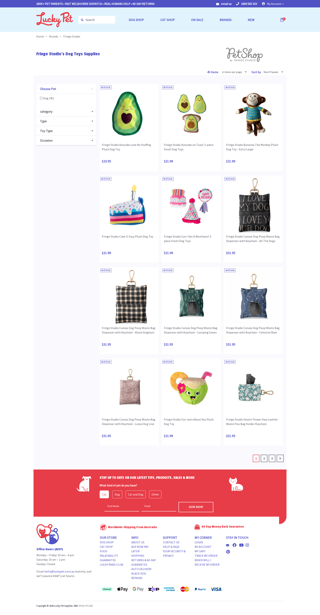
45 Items (213, 72)
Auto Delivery (141, 569)
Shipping (137, 555)
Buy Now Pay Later (140, 549)
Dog (117, 494)
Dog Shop (107, 542)
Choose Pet (48, 89)
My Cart (200, 551)
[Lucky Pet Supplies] (54, 19)
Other (155, 494)
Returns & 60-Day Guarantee (143, 562)
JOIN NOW (196, 507)
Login (199, 542)
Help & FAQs (171, 547)
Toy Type (46, 131)
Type (43, 121)
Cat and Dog (135, 494)
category (46, 111)
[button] (273, 3)
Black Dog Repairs (138, 576)
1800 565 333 (249, 4)
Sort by (256, 72)
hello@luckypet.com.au (59, 571)
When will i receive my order (207, 562)
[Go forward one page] (280, 458)
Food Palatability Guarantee (109, 555)
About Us (137, 542)
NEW (251, 20)
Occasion (46, 140)
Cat (104, 494)
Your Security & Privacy (174, 553)
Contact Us (171, 542)
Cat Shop (106, 547)
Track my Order (206, 555)
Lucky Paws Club (111, 564)
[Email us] (229, 545)
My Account (203, 547)
